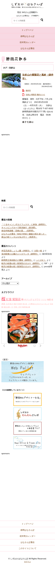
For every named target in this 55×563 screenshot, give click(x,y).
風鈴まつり (41, 95)
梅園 (49, 300)
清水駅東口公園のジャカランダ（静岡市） (20, 254)
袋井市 (28, 91)
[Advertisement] (27, 163)
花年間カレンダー (27, 42)
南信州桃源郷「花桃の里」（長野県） (18, 231)
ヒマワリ (36, 299)
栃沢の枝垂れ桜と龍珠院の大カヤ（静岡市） (21, 263)
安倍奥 (19, 304)
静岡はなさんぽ (27, 36)
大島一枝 (38, 251)
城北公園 (7, 307)
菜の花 (24, 304)
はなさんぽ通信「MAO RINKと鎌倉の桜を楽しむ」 (24, 234)
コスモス (9, 304)
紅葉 (9, 299)
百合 (51, 304)
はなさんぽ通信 (27, 48)
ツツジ (44, 300)
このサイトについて (27, 548)
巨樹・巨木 (18, 307)
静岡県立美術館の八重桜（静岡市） (17, 260)
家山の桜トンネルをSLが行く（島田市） (19, 237)
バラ (11, 307)
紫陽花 (33, 95)
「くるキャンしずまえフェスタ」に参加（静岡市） (24, 224)
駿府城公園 (26, 307)
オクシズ (28, 299)
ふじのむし (41, 260)
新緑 (15, 304)
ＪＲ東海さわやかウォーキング (38, 304)
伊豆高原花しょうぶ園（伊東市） (16, 251)
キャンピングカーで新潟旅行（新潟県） (19, 227)
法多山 (28, 95)
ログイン (27, 562)
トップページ (27, 30)
